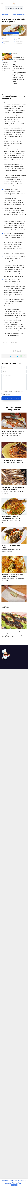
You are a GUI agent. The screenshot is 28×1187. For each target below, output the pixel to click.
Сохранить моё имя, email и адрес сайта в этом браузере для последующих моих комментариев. (13, 393)
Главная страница (6, 14)
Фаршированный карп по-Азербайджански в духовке (10, 517)
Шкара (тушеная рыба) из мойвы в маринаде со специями (13, 575)
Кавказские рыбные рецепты (11, 33)
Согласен (14, 1185)
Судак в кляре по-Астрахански (11, 460)
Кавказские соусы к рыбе (18, 332)
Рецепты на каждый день (15, 8)
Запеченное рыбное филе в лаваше (13, 604)
